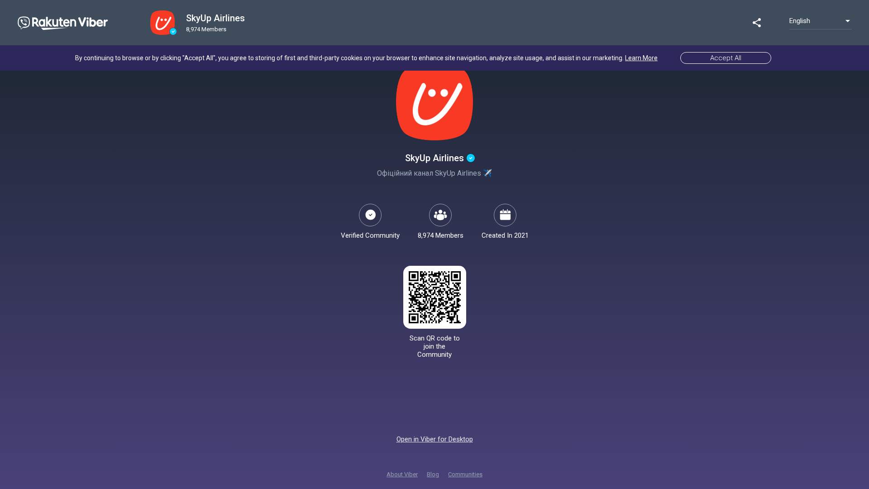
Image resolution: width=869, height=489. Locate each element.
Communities (465, 474)
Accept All (725, 58)
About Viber (402, 474)
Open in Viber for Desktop (434, 439)
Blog (433, 474)
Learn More (641, 58)
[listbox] (820, 20)
